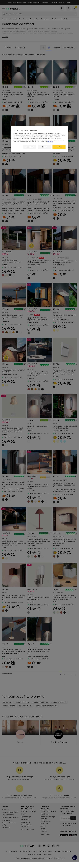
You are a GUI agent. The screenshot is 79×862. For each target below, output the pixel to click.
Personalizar (30, 147)
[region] (39, 139)
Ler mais (50, 141)
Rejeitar (44, 147)
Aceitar (59, 147)
